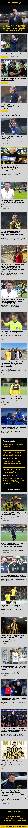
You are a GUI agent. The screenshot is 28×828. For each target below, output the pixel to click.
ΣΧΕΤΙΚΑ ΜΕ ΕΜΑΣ (14, 822)
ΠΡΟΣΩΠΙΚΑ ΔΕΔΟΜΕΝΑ (8, 820)
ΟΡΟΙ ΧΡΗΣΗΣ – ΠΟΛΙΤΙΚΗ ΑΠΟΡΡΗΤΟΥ (14, 818)
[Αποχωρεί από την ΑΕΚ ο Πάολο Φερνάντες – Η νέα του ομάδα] (14, 386)
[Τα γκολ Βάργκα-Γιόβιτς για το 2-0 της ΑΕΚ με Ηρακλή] (14, 502)
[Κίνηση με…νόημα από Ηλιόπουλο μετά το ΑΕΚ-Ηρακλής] (14, 68)
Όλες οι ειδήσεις (14, 489)
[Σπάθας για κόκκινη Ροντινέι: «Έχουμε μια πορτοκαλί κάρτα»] (14, 190)
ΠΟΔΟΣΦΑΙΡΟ (4, 56)
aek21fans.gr (14, 811)
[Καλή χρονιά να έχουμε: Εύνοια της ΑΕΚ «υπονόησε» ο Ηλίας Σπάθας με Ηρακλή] (14, 289)
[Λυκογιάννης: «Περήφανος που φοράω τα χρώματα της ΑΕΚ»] (14, 625)
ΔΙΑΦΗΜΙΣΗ (18, 816)
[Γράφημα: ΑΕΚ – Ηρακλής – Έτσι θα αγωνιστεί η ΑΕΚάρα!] (14, 687)
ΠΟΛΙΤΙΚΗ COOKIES (21, 820)
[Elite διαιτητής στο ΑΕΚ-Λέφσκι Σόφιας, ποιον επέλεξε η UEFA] (14, 321)
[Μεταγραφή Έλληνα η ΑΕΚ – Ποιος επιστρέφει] (14, 126)
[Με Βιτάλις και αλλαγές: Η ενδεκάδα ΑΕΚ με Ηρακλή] (14, 595)
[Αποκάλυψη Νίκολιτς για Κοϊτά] (14, 43)
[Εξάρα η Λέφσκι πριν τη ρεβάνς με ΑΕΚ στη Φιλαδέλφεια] (14, 416)
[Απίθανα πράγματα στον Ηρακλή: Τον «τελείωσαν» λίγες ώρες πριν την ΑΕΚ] (14, 655)
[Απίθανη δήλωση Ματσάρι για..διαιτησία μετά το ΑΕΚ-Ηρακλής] (14, 94)
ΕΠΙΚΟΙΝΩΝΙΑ (10, 816)
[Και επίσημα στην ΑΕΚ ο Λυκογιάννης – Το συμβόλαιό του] (14, 750)
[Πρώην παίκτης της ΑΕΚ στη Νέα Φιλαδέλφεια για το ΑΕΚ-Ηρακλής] (14, 564)
